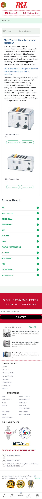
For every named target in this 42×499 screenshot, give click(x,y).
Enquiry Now (27, 142)
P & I (3, 208)
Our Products (7, 370)
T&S (3, 264)
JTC (3, 230)
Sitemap (5, 379)
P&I (4, 396)
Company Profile (8, 373)
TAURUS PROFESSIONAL (11, 247)
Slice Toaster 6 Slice (12, 179)
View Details (13, 142)
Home (4, 20)
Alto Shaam (6, 258)
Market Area (6, 382)
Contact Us (6, 385)
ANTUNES (5, 236)
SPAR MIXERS (7, 225)
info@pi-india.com (13, 460)
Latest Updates (8, 376)
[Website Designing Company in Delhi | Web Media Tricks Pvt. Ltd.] (37, 477)
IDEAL (4, 242)
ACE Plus (5, 253)
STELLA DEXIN (7, 213)
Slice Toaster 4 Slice (12, 134)
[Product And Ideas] (21, 5)
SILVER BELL (7, 219)
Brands (5, 388)
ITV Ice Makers (8, 270)
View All (32, 327)
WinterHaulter (8, 275)
